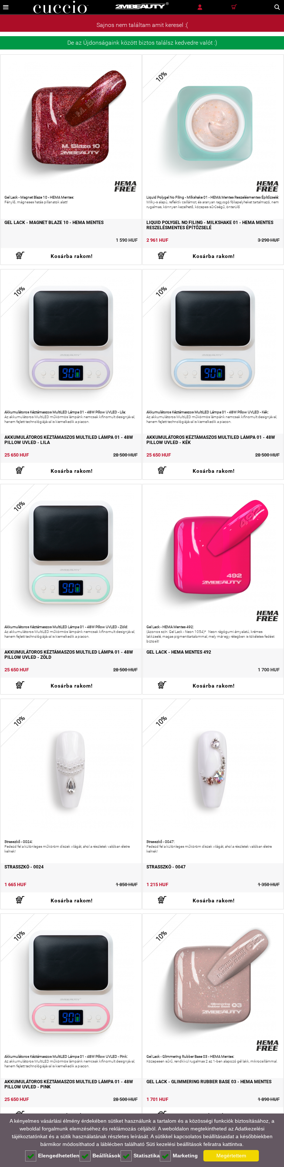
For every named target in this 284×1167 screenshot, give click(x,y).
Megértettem (231, 1156)
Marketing (185, 1156)
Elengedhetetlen (59, 1156)
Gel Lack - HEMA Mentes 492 (178, 652)
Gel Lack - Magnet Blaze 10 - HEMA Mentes (54, 222)
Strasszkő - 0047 (166, 867)
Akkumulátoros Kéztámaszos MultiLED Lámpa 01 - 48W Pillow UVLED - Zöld (68, 655)
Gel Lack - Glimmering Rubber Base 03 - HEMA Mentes (208, 1081)
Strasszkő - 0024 (24, 867)
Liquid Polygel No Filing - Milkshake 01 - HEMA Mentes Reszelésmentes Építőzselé (209, 225)
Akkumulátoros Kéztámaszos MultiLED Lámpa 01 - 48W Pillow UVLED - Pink (68, 1084)
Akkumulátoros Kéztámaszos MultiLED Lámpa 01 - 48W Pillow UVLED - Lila (68, 440)
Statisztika (146, 1156)
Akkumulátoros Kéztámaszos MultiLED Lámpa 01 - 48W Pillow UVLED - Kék (210, 440)
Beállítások (106, 1156)
